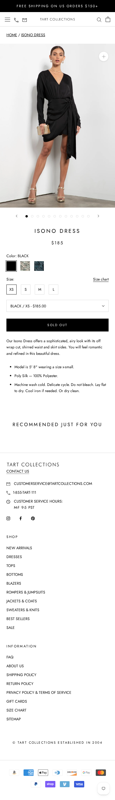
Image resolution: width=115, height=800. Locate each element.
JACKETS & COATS (21, 601)
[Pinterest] (33, 518)
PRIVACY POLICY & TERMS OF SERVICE (38, 692)
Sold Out (57, 325)
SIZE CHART (16, 710)
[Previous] (16, 216)
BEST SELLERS (18, 618)
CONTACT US (17, 471)
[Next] (98, 216)
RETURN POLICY (19, 683)
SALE (10, 627)
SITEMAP (13, 719)
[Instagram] (8, 518)
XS (11, 289)
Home (11, 35)
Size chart (101, 279)
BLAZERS (13, 583)
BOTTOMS (14, 574)
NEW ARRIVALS (19, 548)
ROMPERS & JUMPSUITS (25, 592)
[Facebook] (20, 518)
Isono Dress (33, 35)
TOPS (10, 565)
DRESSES (14, 556)
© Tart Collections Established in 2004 (57, 742)
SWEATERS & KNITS (22, 610)
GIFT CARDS (16, 701)
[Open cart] (108, 19)
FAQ (9, 657)
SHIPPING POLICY (21, 674)
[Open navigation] (7, 19)
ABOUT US (15, 666)
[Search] (99, 19)
